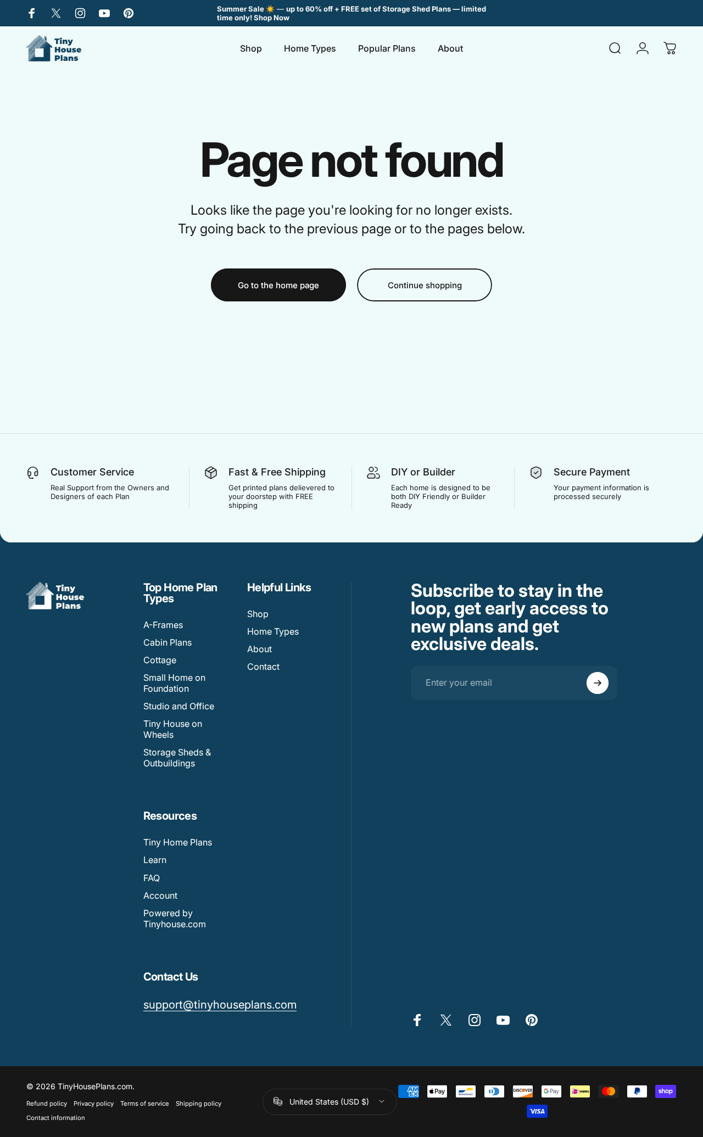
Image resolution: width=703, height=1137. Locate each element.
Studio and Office (178, 706)
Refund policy (46, 1103)
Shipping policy (198, 1103)
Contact (263, 666)
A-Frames (163, 624)
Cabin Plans (167, 642)
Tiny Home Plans (177, 842)
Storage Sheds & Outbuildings (177, 758)
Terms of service (144, 1103)
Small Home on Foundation (174, 683)
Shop (258, 613)
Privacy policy (94, 1103)
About (259, 648)
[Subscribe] (598, 683)
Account (160, 895)
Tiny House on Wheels (172, 729)
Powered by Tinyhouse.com (174, 918)
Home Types (273, 631)
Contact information (55, 1118)
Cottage (159, 659)
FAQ (151, 877)
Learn (154, 859)
